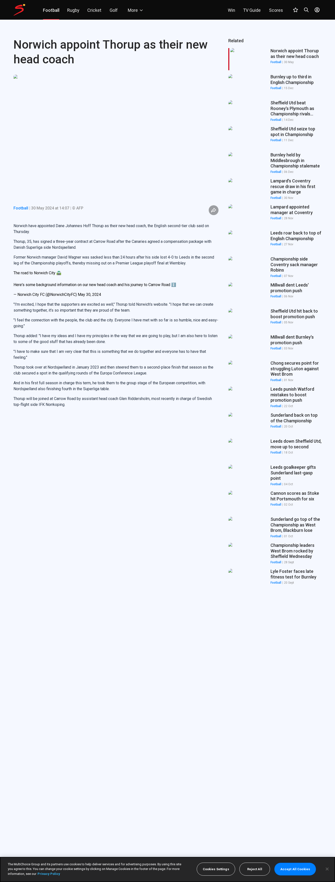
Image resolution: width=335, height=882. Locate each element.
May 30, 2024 (89, 294)
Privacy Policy (49, 874)
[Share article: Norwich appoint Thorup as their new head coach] (214, 210)
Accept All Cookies (295, 869)
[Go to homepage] (19, 10)
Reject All (254, 869)
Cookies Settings (216, 869)
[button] (275, 85)
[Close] (327, 869)
